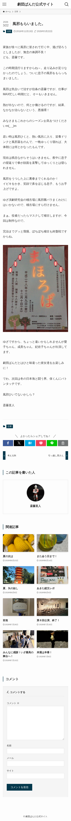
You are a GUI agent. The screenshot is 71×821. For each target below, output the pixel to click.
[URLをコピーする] (63, 443)
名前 (9, 745)
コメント (13, 703)
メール (10, 758)
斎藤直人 (35, 505)
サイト (10, 770)
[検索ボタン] (66, 4)
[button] (8, 443)
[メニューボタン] (4, 4)
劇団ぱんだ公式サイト (35, 4)
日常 (9, 31)
